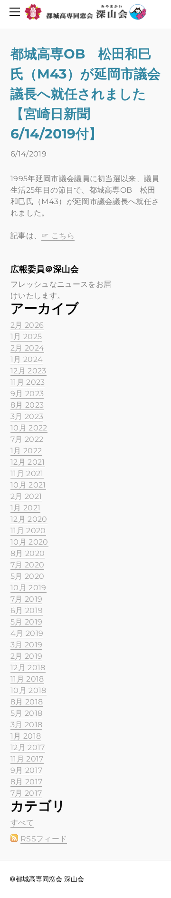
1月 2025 (26, 336)
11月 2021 (27, 473)
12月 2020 (29, 519)
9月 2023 (27, 393)
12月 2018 (28, 667)
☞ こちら (58, 235)
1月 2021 (25, 507)
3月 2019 (26, 644)
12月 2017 (27, 747)
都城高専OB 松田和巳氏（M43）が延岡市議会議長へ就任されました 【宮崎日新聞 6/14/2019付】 (85, 94)
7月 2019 (26, 599)
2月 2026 (27, 325)
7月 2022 (26, 439)
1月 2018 (25, 736)
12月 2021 (27, 462)
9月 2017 (26, 770)
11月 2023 (27, 382)
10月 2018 (28, 690)
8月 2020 (27, 553)
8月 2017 (26, 781)
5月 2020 (27, 576)
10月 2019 (28, 587)
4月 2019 (26, 633)
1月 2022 (26, 450)
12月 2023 (28, 370)
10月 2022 (29, 427)
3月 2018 (26, 724)
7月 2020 (27, 564)
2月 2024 (27, 347)
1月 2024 (26, 359)
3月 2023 (26, 416)
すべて (22, 822)
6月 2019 (26, 610)
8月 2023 (27, 405)
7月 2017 (26, 793)
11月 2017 (27, 758)
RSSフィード (43, 838)
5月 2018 (26, 713)
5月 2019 (26, 621)
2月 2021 (26, 496)
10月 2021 (28, 484)
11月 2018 (27, 678)
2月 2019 (26, 656)
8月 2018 (26, 701)
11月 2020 (28, 530)
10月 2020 (29, 542)
